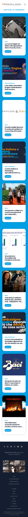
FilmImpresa (10, 470)
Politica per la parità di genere (14, 508)
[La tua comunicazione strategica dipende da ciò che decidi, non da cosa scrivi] (14, 323)
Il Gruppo (14, 488)
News (14, 498)
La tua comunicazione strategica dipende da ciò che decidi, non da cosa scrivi (13, 341)
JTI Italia (16, 464)
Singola (16, 470)
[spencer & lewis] (4, 447)
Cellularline (10, 465)
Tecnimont (22, 464)
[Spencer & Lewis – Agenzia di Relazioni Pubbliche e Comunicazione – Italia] (11, 4)
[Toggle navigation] (25, 4)
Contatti (14, 503)
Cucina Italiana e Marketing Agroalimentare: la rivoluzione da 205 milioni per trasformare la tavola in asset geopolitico (14, 171)
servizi (14, 476)
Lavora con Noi (14, 496)
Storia (14, 491)
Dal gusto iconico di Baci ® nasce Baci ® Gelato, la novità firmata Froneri (12, 383)
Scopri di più (8, 51)
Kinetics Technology (5, 470)
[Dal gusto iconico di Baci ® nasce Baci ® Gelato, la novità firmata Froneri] (14, 365)
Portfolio (14, 501)
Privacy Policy (14, 506)
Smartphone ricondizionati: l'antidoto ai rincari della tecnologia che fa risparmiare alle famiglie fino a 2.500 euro (14, 258)
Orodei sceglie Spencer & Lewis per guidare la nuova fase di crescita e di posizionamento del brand (14, 129)
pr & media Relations (14, 479)
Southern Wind (22, 470)
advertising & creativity (14, 483)
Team (14, 493)
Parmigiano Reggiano (5, 464)
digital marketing (14, 481)
